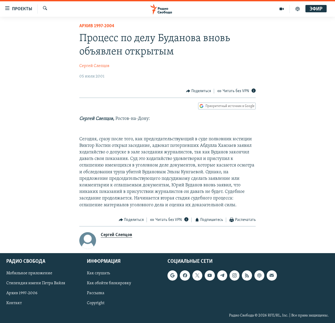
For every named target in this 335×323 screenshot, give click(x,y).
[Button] (198, 91)
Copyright (95, 303)
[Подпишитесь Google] (172, 276)
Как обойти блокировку (109, 283)
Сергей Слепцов (94, 66)
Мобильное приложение (29, 273)
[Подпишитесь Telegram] (222, 276)
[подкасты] (297, 9)
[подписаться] (272, 276)
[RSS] (247, 276)
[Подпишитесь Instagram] (234, 276)
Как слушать (98, 273)
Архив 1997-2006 (21, 293)
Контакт (14, 303)
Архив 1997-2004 (96, 26)
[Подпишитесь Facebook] (185, 276)
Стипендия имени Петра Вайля (35, 283)
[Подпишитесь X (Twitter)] (197, 276)
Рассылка (95, 293)
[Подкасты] (259, 276)
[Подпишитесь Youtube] (210, 276)
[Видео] (282, 9)
